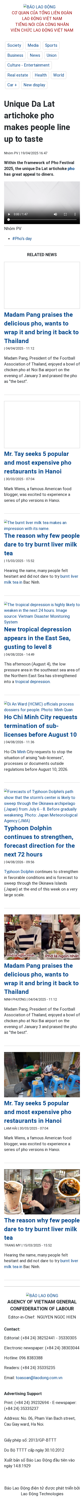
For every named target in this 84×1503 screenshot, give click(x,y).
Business (15, 55)
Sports (51, 45)
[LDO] (42, 286)
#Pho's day (22, 238)
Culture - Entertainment (28, 65)
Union (51, 55)
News (35, 55)
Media (33, 45)
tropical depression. (33, 681)
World (58, 75)
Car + (12, 84)
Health (41, 75)
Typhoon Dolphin (19, 871)
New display (34, 84)
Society (14, 45)
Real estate (17, 75)
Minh (21, 751)
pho (71, 168)
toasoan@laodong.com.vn (39, 1377)
